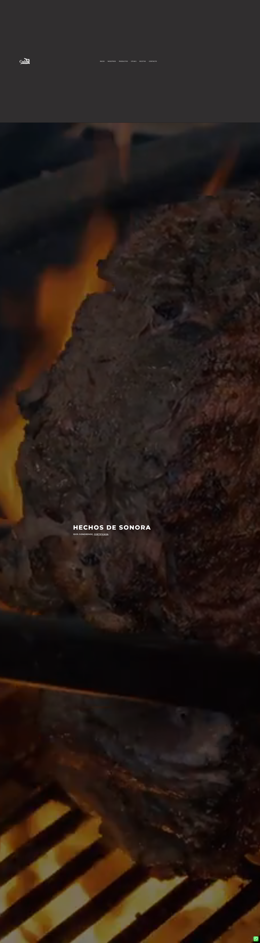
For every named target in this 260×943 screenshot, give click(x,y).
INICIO (102, 61)
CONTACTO (153, 61)
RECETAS (142, 61)
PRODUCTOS (123, 61)
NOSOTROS (112, 61)
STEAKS (133, 61)
